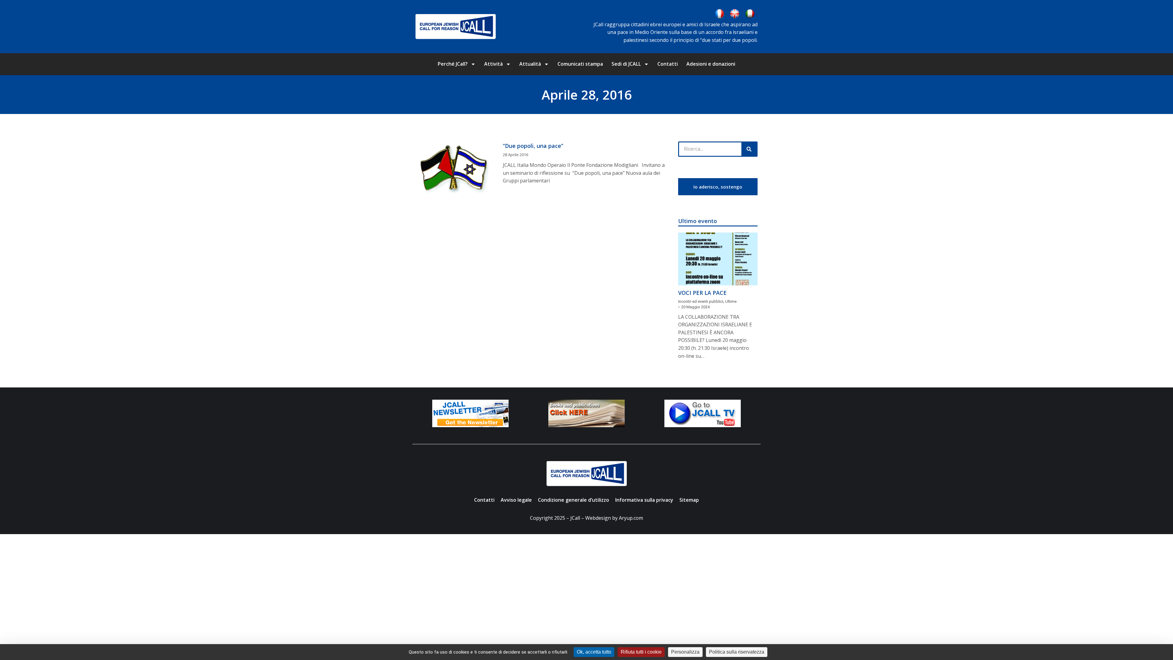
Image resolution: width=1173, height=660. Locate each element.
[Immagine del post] (718, 259)
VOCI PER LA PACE (702, 292)
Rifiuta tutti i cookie (641, 651)
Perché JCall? (453, 64)
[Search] (749, 149)
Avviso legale (516, 500)
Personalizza (685, 651)
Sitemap (689, 500)
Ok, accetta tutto (594, 651)
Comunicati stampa (580, 64)
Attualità (530, 64)
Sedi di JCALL (626, 64)
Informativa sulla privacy (644, 500)
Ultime (730, 301)
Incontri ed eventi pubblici (700, 301)
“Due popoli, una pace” (533, 145)
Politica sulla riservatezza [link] (736, 651)
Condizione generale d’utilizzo (573, 500)
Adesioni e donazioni (710, 64)
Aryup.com (631, 518)
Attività (493, 64)
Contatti (667, 64)
